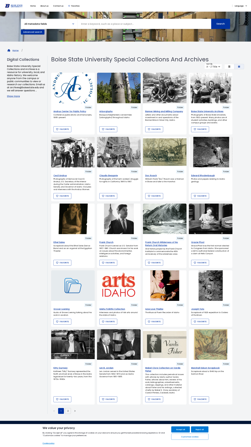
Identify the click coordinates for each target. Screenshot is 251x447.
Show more (13, 96)
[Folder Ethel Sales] (73, 219)
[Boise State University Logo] (14, 6)
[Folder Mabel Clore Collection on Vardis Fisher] (165, 344)
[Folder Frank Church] (119, 219)
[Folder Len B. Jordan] (119, 344)
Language (239, 6)
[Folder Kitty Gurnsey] (73, 344)
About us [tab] (44, 6)
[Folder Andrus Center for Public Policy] (73, 88)
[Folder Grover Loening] (73, 285)
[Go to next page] (75, 411)
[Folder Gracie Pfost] (210, 219)
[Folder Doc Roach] (165, 152)
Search (220, 23)
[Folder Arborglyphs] (119, 88)
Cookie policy (48, 443)
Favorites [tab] (75, 6)
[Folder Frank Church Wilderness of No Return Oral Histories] (165, 219)
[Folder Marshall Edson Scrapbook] (210, 344)
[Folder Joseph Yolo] (210, 285)
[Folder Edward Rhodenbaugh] (210, 152)
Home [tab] (33, 6)
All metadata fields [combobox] (35, 24)
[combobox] (144, 24)
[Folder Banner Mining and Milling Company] (165, 88)
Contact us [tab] (58, 6)
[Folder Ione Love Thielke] (165, 285)
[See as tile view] (239, 66)
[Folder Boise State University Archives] (210, 88)
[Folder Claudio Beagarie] (119, 152)
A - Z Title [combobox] (211, 66)
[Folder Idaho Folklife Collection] (119, 285)
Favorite (64, 129)
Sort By (209, 64)
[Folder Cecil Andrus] (73, 152)
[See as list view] (229, 66)
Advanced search (32, 32)
